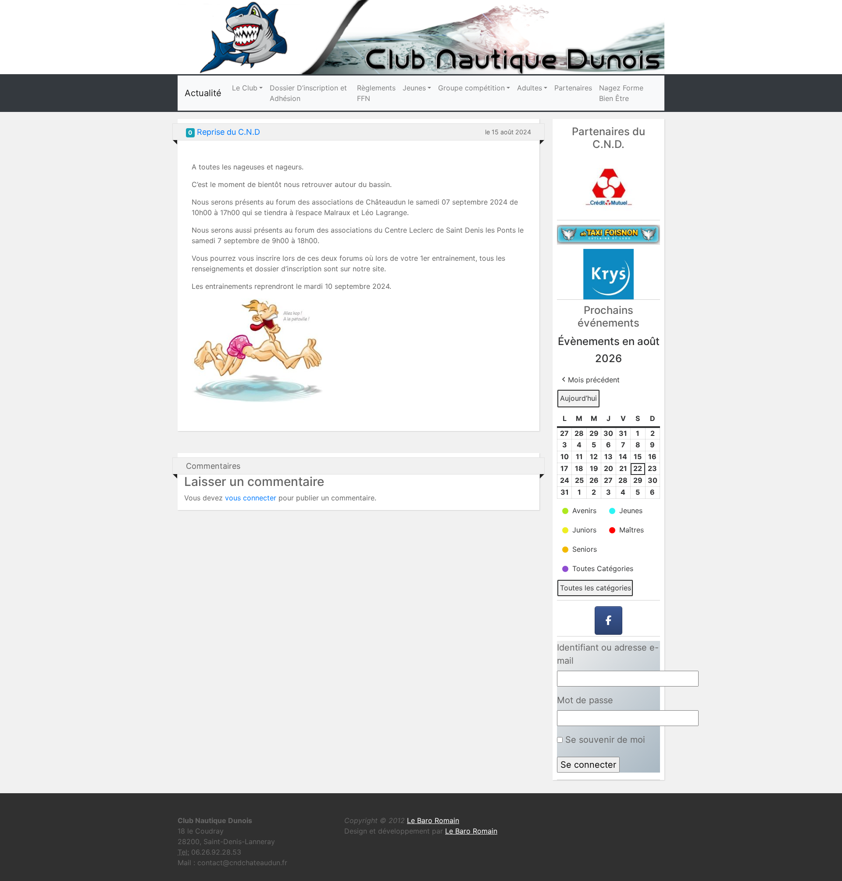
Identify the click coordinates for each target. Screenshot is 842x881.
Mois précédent (594, 379)
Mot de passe (585, 700)
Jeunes (414, 87)
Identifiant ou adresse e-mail (608, 654)
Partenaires (573, 87)
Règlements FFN (376, 93)
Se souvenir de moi (604, 739)
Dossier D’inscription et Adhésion (308, 93)
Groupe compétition (471, 87)
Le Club (244, 87)
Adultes (529, 87)
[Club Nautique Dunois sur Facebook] (609, 620)
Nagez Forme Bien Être (621, 93)
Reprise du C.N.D (228, 132)
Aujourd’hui (578, 398)
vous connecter (250, 497)
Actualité (203, 93)
